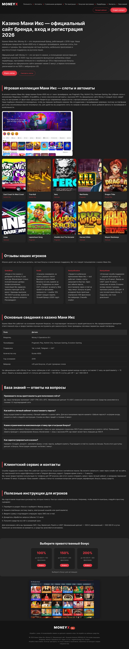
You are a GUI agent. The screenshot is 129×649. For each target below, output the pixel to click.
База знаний (122, 4)
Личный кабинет (101, 10)
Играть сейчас (9, 73)
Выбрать (41, 565)
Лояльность (27, 4)
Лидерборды (101, 4)
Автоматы (38, 4)
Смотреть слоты (27, 73)
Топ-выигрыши (70, 4)
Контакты (112, 4)
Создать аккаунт (119, 10)
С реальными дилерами (53, 4)
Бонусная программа (86, 4)
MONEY (10, 4)
